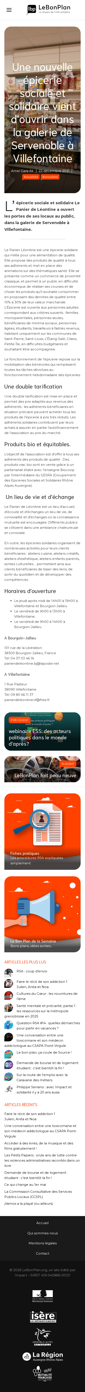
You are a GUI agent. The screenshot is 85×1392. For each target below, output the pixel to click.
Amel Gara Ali (22, 171)
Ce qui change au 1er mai (25, 1185)
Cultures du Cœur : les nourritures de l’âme (47, 996)
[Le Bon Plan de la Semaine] (42, 914)
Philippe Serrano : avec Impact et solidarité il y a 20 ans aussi (44, 1089)
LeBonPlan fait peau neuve (45, 774)
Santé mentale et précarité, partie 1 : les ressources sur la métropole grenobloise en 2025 (40, 1011)
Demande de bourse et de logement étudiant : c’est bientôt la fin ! (47, 1065)
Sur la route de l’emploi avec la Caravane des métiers (42, 1077)
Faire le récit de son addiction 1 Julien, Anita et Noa (42, 984)
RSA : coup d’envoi (32, 971)
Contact (42, 1253)
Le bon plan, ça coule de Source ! (44, 1052)
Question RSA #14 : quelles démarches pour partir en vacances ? (48, 1025)
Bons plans (50, 177)
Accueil (42, 1223)
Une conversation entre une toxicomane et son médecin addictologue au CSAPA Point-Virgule (35, 1040)
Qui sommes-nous (42, 1233)
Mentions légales (43, 1243)
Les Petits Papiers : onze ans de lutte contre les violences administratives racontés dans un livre (42, 1160)
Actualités (31, 177)
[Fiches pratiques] (42, 831)
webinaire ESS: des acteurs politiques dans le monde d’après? (40, 737)
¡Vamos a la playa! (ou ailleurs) (28, 1203)
